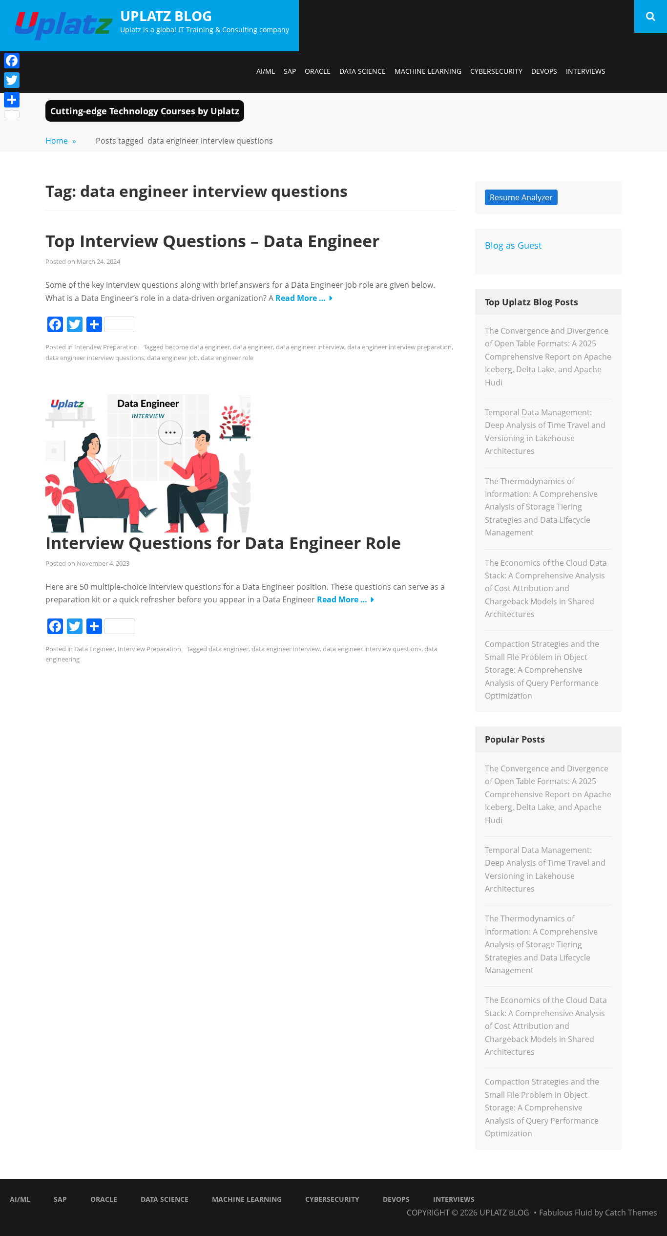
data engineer (253, 346)
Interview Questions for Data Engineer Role (223, 543)
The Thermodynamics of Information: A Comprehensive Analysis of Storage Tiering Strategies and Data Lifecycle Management (541, 507)
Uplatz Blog (166, 15)
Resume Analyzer (521, 197)
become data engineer (197, 346)
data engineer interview (310, 346)
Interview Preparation (106, 346)
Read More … (300, 298)
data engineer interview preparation (399, 346)
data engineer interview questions (94, 357)
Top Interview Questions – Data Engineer (212, 241)
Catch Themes (631, 1212)
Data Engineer (94, 648)
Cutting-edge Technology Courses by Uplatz (144, 111)
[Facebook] (11, 60)
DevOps (544, 71)
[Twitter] (11, 80)
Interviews (585, 71)
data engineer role (227, 357)
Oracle (318, 71)
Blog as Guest (513, 245)
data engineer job (172, 357)
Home (60, 140)
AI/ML (265, 71)
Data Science (362, 71)
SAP (290, 71)
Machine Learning (428, 71)
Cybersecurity (496, 71)
